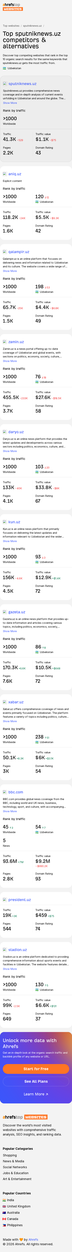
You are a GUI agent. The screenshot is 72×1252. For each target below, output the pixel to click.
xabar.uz (15, 702)
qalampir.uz (18, 252)
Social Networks (15, 1167)
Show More (10, 103)
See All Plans (36, 1081)
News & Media (13, 1161)
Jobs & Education (15, 1173)
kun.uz (14, 522)
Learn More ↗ (36, 1094)
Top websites (11, 25)
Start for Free (36, 1069)
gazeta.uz (16, 612)
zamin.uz (16, 342)
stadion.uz (17, 950)
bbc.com (15, 792)
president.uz (19, 900)
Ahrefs (33, 1239)
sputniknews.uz (32, 25)
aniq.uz (14, 174)
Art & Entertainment (17, 1179)
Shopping (10, 1155)
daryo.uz (16, 432)
